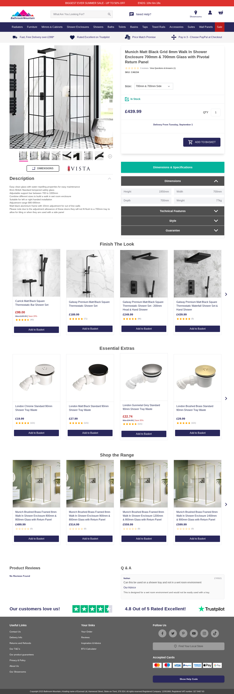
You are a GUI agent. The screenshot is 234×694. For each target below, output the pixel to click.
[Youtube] (194, 633)
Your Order (86, 631)
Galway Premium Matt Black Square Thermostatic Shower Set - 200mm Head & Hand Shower (143, 306)
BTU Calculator (88, 649)
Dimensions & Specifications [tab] (172, 167)
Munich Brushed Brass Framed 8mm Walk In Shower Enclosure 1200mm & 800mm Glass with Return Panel (143, 516)
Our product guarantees (22, 654)
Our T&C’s (15, 649)
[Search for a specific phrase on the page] (109, 14)
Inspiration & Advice (91, 643)
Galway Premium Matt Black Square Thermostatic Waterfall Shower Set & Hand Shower (197, 306)
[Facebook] (162, 633)
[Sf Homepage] (23, 14)
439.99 (133, 111)
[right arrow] (110, 156)
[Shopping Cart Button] (220, 12)
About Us (14, 666)
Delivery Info (16, 637)
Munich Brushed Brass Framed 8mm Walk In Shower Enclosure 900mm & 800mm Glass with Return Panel (89, 516)
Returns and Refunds (20, 643)
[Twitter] (173, 633)
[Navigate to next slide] (226, 294)
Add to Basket (36, 329)
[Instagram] (204, 633)
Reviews (85, 637)
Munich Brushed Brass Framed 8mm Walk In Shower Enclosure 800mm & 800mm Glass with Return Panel (36, 516)
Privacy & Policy (17, 660)
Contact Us (15, 631)
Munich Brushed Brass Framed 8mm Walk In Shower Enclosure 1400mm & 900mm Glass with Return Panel (197, 516)
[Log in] (210, 12)
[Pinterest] (183, 633)
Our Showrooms (18, 671)
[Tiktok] (215, 633)
